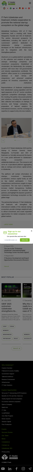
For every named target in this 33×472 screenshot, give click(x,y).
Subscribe (25, 240)
